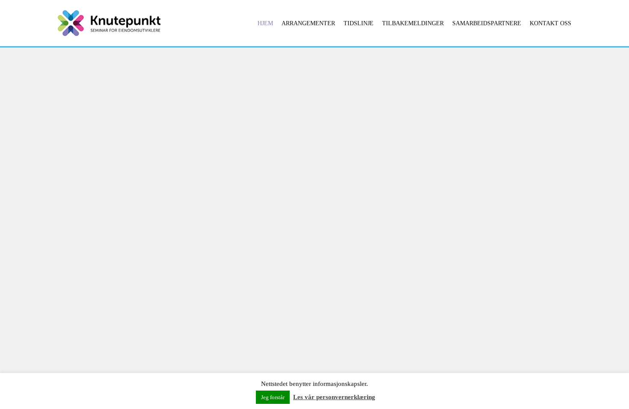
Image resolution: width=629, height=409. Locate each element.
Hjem (265, 23)
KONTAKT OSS (550, 23)
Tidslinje (359, 23)
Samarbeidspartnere (486, 23)
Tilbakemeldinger (413, 23)
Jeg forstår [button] (273, 397)
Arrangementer (308, 23)
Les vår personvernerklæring (334, 397)
